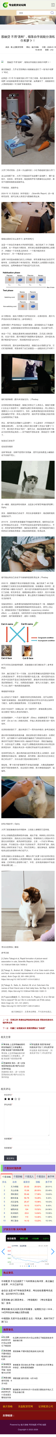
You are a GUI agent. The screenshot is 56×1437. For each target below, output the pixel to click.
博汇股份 (14, 1220)
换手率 (51, 1176)
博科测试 (14, 1194)
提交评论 (10, 1158)
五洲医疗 (14, 1216)
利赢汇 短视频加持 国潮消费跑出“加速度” (28, 1028)
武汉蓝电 (14, 1201)
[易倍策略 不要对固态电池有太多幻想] (6, 1354)
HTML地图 (41, 1424)
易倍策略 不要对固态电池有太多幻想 (28, 1351)
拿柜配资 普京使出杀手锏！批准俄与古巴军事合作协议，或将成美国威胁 (33, 1366)
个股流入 (29, 1176)
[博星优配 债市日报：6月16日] (6, 1380)
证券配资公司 (45, 1406)
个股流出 (41, 1176)
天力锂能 (14, 1186)
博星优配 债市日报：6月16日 (25, 1378)
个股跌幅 (18, 1176)
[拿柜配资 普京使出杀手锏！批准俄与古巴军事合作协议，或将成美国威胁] (6, 1368)
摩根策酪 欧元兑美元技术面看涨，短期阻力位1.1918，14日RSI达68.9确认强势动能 (27, 1310)
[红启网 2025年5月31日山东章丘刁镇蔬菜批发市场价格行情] (6, 1341)
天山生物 (14, 1190)
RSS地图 (32, 1424)
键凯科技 (14, 1209)
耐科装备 (14, 1197)
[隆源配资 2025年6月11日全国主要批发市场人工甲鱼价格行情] (6, 1393)
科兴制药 (14, 1213)
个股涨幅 (6, 1176)
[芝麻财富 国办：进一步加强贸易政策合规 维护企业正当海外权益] (13, 1065)
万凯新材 (14, 1205)
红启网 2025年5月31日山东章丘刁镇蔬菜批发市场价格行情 (33, 1339)
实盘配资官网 (25, 1406)
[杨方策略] (14, 4)
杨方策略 (8, 1406)
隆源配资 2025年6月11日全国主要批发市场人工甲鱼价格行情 (33, 1390)
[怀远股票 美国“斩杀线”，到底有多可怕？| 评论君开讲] (42, 1045)
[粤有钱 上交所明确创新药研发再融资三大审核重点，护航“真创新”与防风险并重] (13, 1046)
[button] (3, 1252)
